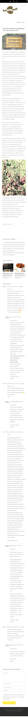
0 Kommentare (18, 277)
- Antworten (20, 286)
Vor (23, 22)
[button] (4, 271)
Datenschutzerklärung (16, 710)
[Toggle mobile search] (22, 5)
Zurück (19, 22)
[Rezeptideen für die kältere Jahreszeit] (8, 264)
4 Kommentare (6, 277)
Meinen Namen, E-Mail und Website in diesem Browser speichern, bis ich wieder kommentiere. (13, 697)
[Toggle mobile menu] (25, 5)
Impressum (9, 710)
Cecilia (13, 239)
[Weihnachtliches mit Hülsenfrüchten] (20, 264)
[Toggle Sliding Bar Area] (27, 1)
